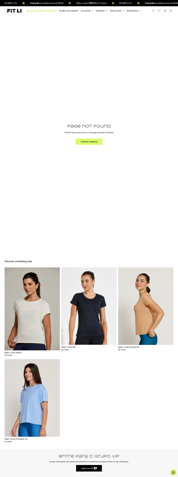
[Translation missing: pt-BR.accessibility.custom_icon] (159, 10)
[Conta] (165, 10)
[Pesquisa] (153, 10)
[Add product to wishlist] (56, 272)
